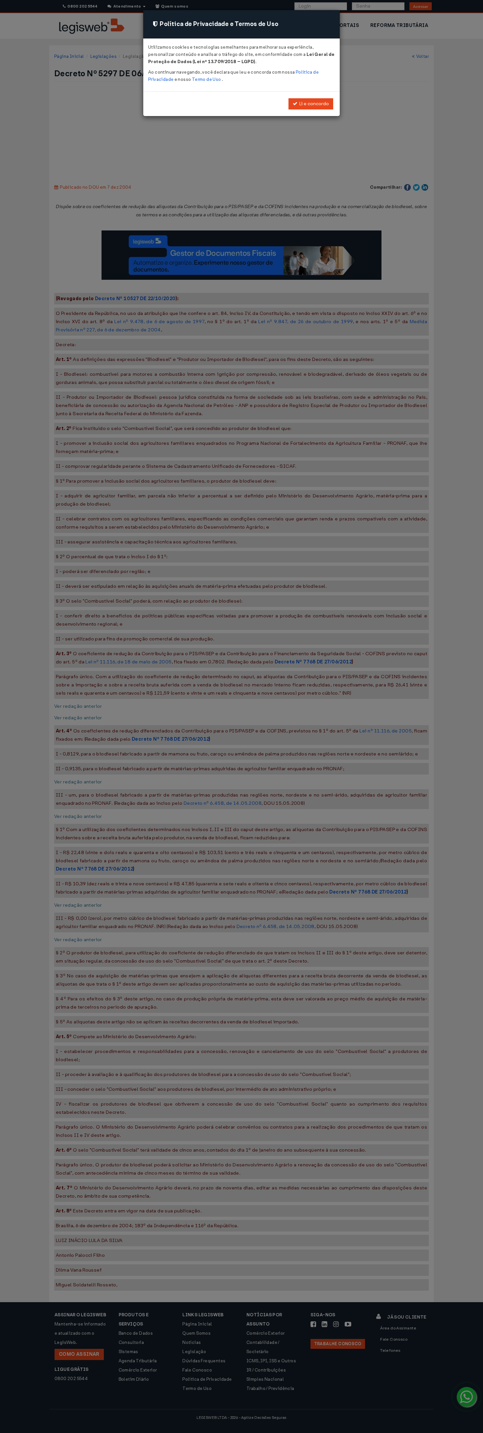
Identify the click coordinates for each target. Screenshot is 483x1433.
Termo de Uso (207, 79)
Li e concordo (313, 104)
